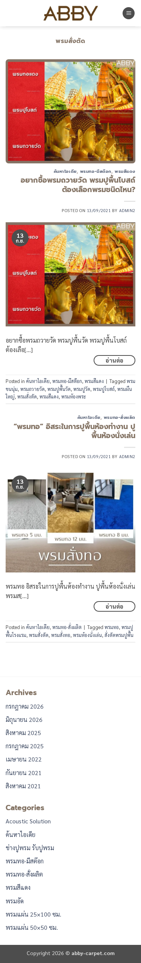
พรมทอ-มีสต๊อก (95, 171)
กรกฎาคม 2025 (25, 746)
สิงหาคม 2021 (23, 786)
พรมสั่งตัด (27, 396)
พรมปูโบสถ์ (104, 389)
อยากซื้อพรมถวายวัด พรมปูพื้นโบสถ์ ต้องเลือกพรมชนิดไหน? (78, 185)
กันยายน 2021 (24, 773)
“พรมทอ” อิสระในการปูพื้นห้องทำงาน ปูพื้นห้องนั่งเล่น (74, 431)
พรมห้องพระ (73, 396)
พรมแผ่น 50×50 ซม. (32, 927)
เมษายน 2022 (24, 759)
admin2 (127, 210)
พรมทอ (112, 627)
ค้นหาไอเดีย (65, 171)
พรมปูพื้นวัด (59, 389)
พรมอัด (15, 901)
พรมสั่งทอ (60, 635)
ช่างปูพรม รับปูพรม (30, 848)
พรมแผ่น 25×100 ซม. (33, 914)
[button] (129, 13)
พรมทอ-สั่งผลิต (119, 417)
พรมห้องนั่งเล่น (87, 635)
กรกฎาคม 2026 (25, 706)
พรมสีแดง (125, 171)
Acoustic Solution (28, 821)
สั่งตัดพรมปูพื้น (119, 635)
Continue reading (114, 360)
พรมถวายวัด (32, 389)
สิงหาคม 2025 (23, 733)
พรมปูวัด (81, 389)
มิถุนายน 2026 (24, 719)
